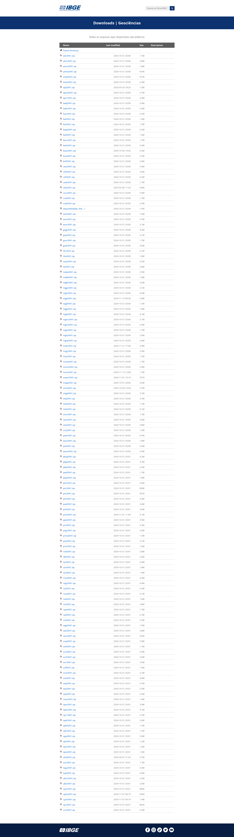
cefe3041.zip (69, 171)
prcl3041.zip (69, 525)
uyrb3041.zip (69, 799)
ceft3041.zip (69, 177)
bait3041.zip (69, 124)
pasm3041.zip (69, 451)
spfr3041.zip (69, 730)
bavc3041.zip (69, 140)
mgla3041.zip (69, 314)
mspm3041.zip (70, 377)
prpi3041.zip (69, 541)
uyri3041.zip (69, 804)
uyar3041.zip (69, 789)
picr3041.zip (69, 488)
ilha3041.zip (69, 256)
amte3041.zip (69, 82)
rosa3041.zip (69, 593)
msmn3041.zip (70, 367)
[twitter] (165, 831)
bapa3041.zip (69, 129)
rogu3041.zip (69, 583)
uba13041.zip (69, 778)
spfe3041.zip (69, 725)
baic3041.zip (69, 113)
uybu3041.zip (69, 794)
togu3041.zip (69, 767)
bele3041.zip (69, 145)
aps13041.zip (69, 98)
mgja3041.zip (69, 298)
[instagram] (153, 831)
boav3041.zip (69, 150)
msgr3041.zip (69, 351)
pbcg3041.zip (69, 456)
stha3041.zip (69, 757)
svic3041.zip (69, 762)
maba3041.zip (70, 272)
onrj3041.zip (69, 430)
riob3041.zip (69, 551)
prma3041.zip (69, 535)
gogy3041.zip (69, 229)
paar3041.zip (69, 435)
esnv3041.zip (69, 224)
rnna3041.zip (69, 578)
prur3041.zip (69, 546)
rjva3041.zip (69, 572)
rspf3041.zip (69, 614)
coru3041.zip (69, 192)
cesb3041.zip (69, 182)
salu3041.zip (69, 630)
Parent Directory (70, 50)
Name (66, 45)
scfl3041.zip (68, 667)
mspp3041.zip (70, 382)
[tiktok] (159, 831)
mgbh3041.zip (70, 282)
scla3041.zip (69, 678)
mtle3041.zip (69, 409)
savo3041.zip (69, 636)
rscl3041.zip (68, 604)
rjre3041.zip (68, 567)
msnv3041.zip (69, 372)
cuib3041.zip (69, 203)
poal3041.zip (69, 504)
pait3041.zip (69, 446)
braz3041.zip (69, 156)
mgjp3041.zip (69, 309)
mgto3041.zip (69, 335)
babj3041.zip (69, 103)
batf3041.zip (69, 134)
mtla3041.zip (69, 403)
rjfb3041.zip (68, 556)
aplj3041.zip (69, 87)
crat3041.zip (69, 198)
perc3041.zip (69, 483)
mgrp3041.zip (69, 330)
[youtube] (171, 831)
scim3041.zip (69, 672)
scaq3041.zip (69, 641)
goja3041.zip (69, 235)
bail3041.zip (69, 119)
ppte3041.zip (69, 520)
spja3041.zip (69, 736)
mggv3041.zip (69, 287)
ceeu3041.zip (69, 166)
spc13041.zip (69, 715)
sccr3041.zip (69, 662)
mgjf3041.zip (69, 303)
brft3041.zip (69, 161)
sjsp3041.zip (69, 694)
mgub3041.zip (70, 340)
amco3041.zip (69, 66)
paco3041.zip (69, 440)
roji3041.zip (68, 588)
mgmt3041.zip (70, 324)
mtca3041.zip (69, 388)
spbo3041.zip (69, 709)
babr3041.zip (69, 108)
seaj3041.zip (69, 683)
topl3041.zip (69, 773)
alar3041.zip (69, 55)
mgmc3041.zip (70, 319)
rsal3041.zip (69, 599)
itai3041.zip (68, 266)
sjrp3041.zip (69, 688)
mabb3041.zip (70, 277)
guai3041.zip (69, 245)
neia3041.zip (69, 425)
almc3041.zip (69, 61)
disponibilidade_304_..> (74, 208)
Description (157, 45)
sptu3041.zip (69, 752)
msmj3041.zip (70, 361)
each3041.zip (69, 214)
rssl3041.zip (68, 620)
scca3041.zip (69, 651)
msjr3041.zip (69, 356)
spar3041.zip (69, 704)
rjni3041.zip (68, 562)
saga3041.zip (69, 625)
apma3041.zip (70, 92)
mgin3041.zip (69, 293)
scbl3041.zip (69, 646)
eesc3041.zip (69, 219)
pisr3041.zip (69, 493)
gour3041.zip (69, 240)
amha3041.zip (70, 71)
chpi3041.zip (69, 187)
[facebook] (147, 831)
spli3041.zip (68, 741)
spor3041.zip (69, 746)
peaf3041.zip (69, 472)
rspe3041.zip (69, 609)
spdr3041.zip (69, 720)
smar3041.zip (69, 699)
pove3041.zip (69, 514)
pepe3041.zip (69, 477)
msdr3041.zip (69, 345)
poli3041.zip (69, 509)
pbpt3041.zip (69, 467)
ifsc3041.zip (68, 251)
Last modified (113, 45)
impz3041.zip (69, 261)
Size (142, 45)
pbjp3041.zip (69, 461)
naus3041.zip (69, 419)
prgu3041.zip (69, 530)
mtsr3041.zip (69, 414)
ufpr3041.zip (69, 783)
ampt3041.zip (69, 76)
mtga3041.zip (69, 393)
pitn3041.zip (69, 498)
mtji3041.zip (69, 398)
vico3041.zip (69, 810)
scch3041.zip (69, 657)
